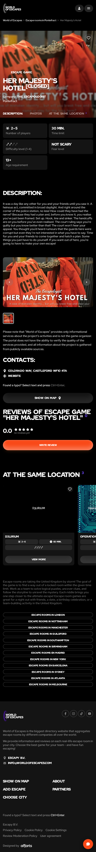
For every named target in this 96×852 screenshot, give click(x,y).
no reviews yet (22, 432)
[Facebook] (65, 713)
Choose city (15, 797)
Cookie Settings (56, 830)
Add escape (14, 789)
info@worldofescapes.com (30, 763)
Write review (48, 445)
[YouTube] (89, 713)
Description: (13, 113)
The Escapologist (31, 97)
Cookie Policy (34, 830)
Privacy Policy (12, 830)
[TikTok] (81, 713)
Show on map (16, 781)
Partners (61, 789)
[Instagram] (73, 713)
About (58, 781)
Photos (36, 113)
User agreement (50, 836)
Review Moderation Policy (20, 836)
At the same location (68, 113)
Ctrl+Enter (57, 385)
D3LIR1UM (12, 536)
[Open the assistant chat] (88, 844)
